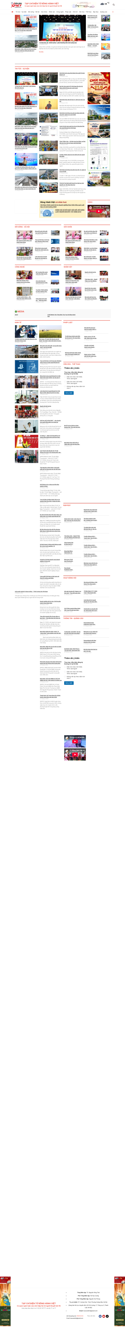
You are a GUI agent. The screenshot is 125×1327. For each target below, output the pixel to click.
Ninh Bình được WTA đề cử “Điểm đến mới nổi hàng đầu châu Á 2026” (71, 426)
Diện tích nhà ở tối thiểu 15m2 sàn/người (74, 377)
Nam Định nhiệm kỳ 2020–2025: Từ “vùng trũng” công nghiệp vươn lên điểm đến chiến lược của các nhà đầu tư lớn (51, 633)
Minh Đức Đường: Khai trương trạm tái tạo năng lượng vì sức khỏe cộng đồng (24, 282)
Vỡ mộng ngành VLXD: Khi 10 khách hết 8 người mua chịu (90, 452)
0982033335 (80, 1316)
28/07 (16, 314)
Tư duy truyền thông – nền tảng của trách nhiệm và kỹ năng (24, 298)
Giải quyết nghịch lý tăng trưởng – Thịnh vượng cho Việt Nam (31, 591)
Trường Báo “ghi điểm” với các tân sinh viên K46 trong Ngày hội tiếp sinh (72, 565)
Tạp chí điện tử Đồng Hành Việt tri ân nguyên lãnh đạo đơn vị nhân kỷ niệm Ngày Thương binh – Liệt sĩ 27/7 (50, 501)
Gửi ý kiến (68, 393)
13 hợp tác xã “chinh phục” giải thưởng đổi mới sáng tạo (58, 43)
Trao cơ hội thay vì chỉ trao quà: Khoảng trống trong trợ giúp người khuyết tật (42, 241)
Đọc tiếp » (41, 51)
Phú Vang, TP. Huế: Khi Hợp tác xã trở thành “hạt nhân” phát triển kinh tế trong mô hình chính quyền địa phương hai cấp (50, 340)
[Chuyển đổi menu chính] (113, 12)
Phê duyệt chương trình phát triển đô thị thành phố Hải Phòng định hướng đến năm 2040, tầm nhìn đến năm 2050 (50, 663)
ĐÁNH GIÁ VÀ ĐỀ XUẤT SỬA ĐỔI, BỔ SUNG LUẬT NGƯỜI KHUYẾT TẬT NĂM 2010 (69, 211)
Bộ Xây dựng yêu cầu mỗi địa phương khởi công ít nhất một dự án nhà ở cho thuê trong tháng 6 (50, 531)
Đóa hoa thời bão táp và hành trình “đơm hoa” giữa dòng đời (73, 298)
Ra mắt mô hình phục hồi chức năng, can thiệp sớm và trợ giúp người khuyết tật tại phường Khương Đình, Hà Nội (51, 516)
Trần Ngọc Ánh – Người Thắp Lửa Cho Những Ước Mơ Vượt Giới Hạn (91, 281)
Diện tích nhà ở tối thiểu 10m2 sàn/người (74, 382)
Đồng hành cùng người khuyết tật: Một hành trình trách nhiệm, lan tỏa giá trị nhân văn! (50, 377)
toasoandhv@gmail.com (76, 1318)
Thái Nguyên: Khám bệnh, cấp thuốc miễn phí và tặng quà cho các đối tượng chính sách (50, 469)
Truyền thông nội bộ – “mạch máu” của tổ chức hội (90, 470)
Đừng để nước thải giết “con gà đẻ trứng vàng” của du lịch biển (41, 233)
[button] (114, 4)
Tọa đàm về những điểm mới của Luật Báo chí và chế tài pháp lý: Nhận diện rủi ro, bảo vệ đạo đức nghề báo (25, 168)
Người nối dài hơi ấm (90, 272)
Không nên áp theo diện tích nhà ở (76, 387)
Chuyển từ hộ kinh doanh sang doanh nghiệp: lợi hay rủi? (89, 347)
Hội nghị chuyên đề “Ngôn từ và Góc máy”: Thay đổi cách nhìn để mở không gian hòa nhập (72, 525)
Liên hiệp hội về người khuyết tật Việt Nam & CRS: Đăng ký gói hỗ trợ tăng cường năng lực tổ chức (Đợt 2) (50, 392)
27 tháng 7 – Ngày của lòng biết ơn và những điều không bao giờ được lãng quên (50, 437)
